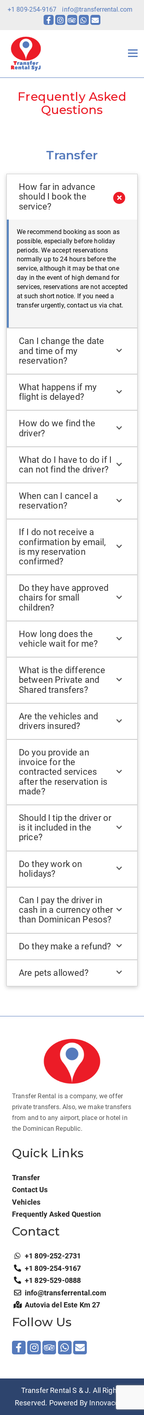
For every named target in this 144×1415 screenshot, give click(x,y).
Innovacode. (109, 1403)
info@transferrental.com (97, 9)
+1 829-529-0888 (53, 1280)
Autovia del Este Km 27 (62, 1305)
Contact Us (30, 1189)
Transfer (26, 1177)
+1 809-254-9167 (32, 9)
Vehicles (26, 1202)
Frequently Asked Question (56, 1214)
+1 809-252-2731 (53, 1256)
